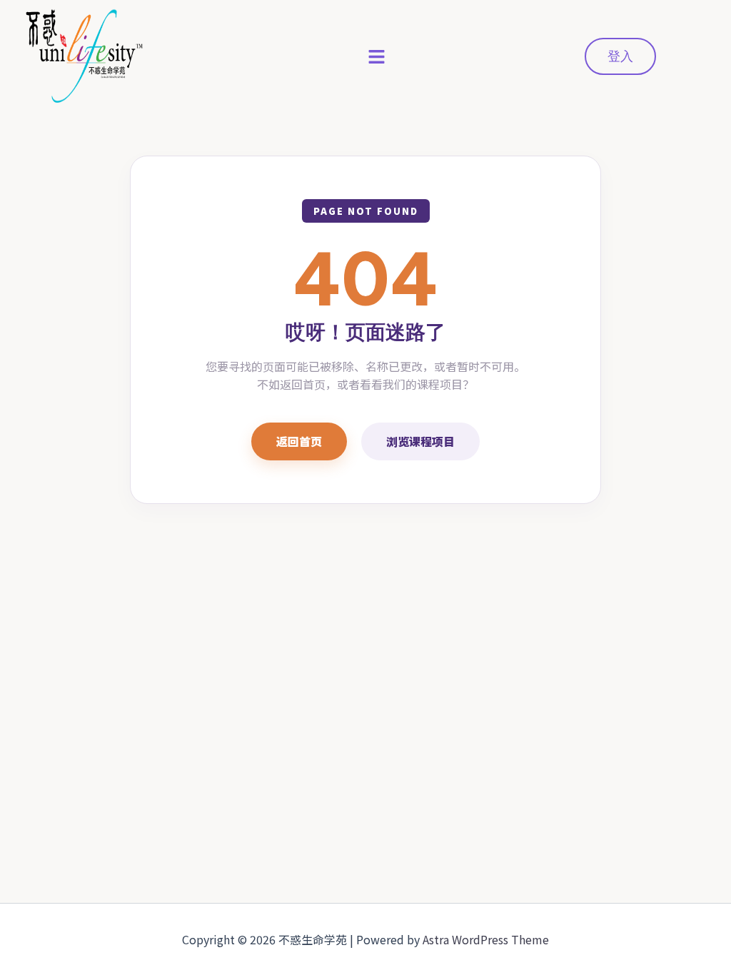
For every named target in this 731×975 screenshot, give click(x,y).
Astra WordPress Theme (486, 939)
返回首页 (299, 441)
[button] (376, 56)
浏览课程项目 (420, 441)
